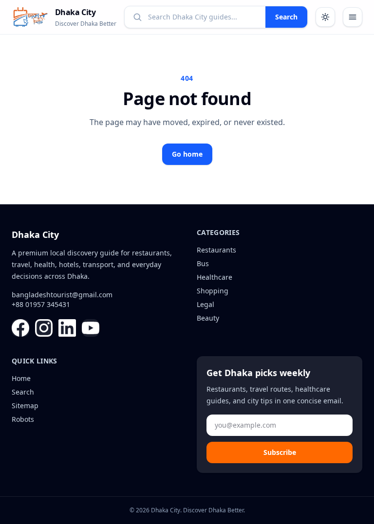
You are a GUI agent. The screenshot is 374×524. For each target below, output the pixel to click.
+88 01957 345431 (41, 304)
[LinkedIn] (67, 328)
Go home (187, 154)
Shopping (212, 290)
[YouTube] (90, 328)
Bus (203, 263)
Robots (23, 419)
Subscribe (279, 452)
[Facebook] (20, 328)
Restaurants (216, 249)
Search (286, 16)
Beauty (208, 318)
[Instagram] (44, 328)
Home (21, 378)
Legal (205, 304)
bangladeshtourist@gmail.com (62, 294)
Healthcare (214, 277)
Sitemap (25, 405)
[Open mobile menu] (352, 17)
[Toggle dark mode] (325, 17)
